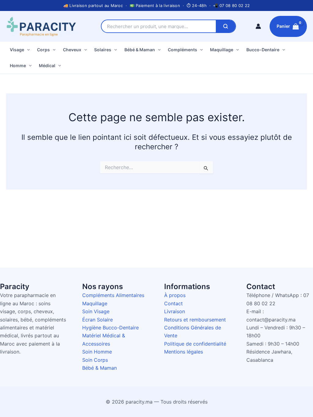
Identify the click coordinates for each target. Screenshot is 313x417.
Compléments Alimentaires (113, 295)
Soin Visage (95, 311)
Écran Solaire (97, 320)
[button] (27, 50)
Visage (17, 49)
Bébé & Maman (139, 49)
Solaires (102, 49)
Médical (47, 65)
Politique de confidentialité (195, 344)
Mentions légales (183, 352)
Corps (43, 49)
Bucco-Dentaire (262, 49)
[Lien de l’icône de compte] (258, 26)
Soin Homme (97, 352)
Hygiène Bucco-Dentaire (110, 328)
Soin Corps (95, 360)
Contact (173, 303)
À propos (175, 295)
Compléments (182, 49)
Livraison (174, 311)
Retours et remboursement (195, 320)
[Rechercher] (225, 26)
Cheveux (72, 49)
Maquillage (221, 49)
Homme (18, 65)
